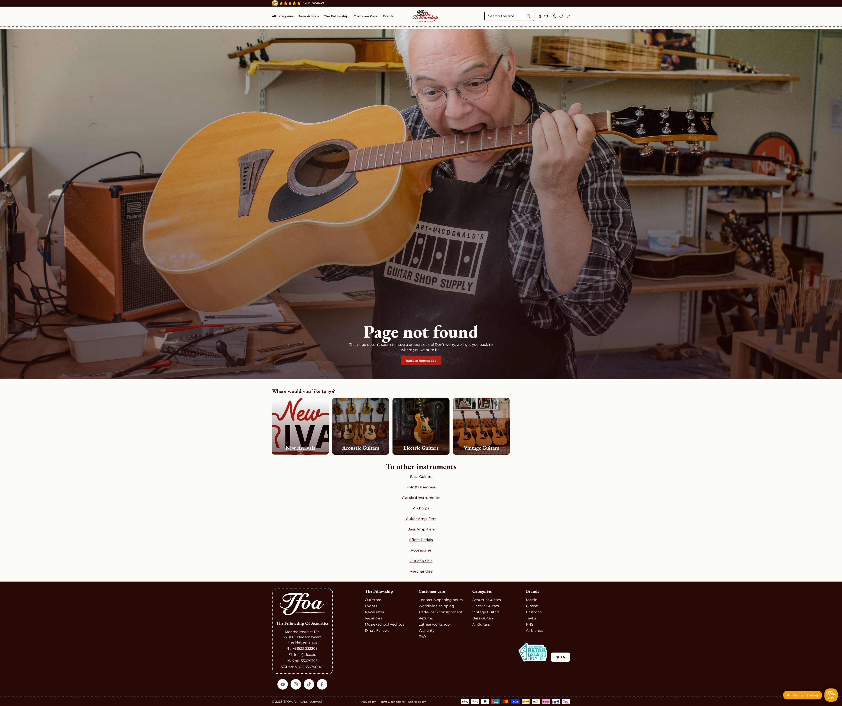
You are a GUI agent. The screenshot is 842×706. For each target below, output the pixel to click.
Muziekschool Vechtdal (385, 624)
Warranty (426, 630)
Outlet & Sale (421, 561)
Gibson (532, 606)
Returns (426, 618)
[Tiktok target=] (309, 684)
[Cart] (568, 16)
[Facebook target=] (322, 684)
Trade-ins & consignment (441, 612)
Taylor (531, 618)
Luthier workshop (434, 624)
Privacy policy (366, 701)
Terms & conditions (392, 701)
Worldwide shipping (436, 606)
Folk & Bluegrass (421, 487)
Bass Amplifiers (421, 529)
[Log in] (554, 16)
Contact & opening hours (441, 600)
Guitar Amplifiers (421, 519)
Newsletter (374, 612)
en (546, 16)
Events (371, 606)
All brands (534, 630)
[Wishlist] (561, 16)
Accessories (421, 550)
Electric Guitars (485, 606)
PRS (529, 624)
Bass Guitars (421, 477)
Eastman (534, 612)
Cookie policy (417, 701)
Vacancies (373, 618)
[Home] (425, 16)
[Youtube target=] (283, 684)
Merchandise (421, 571)
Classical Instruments (421, 498)
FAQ (422, 637)
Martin (531, 600)
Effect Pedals (421, 540)
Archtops (421, 508)
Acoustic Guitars (486, 600)
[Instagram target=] (296, 684)
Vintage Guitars (485, 612)
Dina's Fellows (377, 630)
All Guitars (481, 624)
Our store (373, 600)
